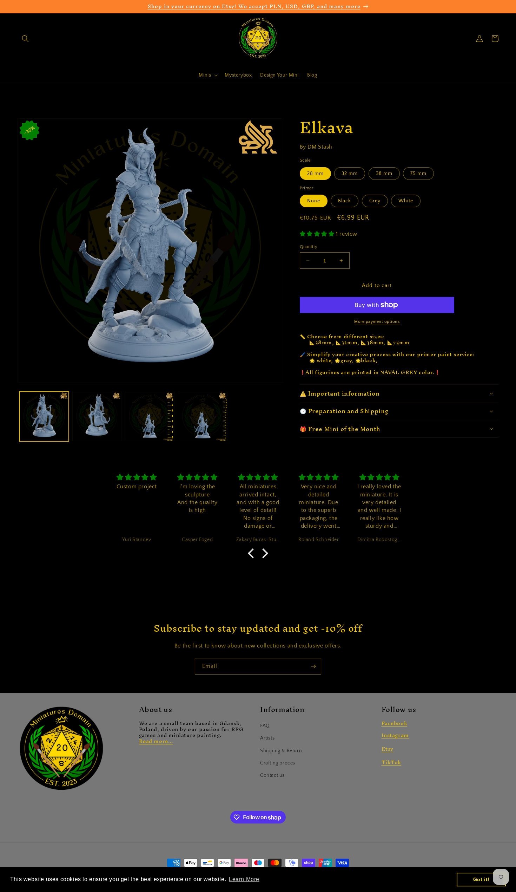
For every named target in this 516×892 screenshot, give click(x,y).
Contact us (272, 775)
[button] (25, 38)
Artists (267, 738)
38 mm (384, 173)
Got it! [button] (481, 879)
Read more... (156, 741)
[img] (137, 478)
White (405, 201)
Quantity (309, 246)
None (313, 201)
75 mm (418, 173)
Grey (375, 201)
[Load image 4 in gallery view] (202, 416)
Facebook (395, 723)
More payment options (376, 321)
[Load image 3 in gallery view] (149, 416)
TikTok (392, 762)
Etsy (387, 749)
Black (344, 201)
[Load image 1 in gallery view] (44, 416)
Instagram (395, 735)
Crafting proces (277, 763)
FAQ (265, 726)
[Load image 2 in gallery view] (97, 416)
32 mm (350, 173)
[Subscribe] (313, 666)
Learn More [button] (244, 879)
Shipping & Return (281, 751)
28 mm (315, 173)
